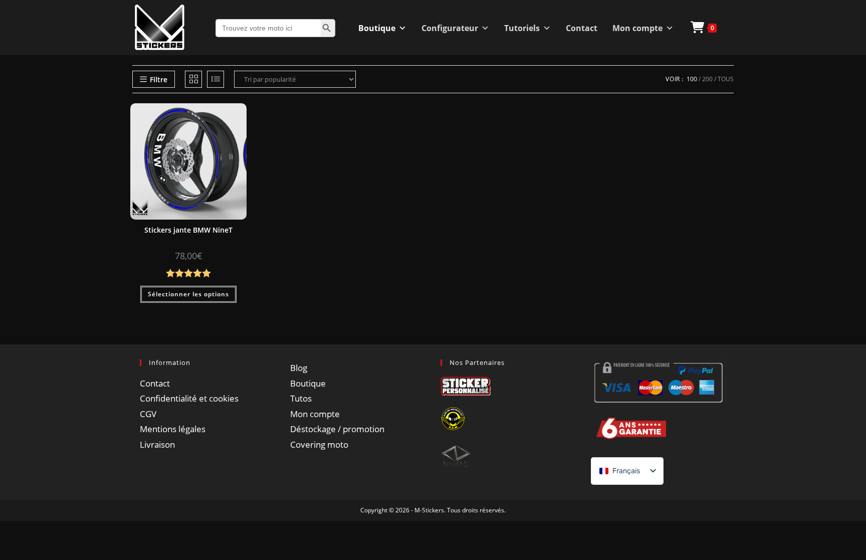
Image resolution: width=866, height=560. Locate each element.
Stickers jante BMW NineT (188, 230)
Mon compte (637, 28)
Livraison (157, 444)
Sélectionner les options (188, 294)
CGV (148, 414)
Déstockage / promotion (337, 429)
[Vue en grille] (193, 79)
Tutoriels (522, 28)
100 (692, 79)
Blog (298, 368)
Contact (581, 28)
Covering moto (319, 444)
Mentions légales (172, 429)
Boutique (376, 28)
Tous (726, 79)
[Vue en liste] (215, 79)
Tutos (301, 398)
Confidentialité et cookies (189, 398)
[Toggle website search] (733, 27)
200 (707, 79)
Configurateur (449, 28)
